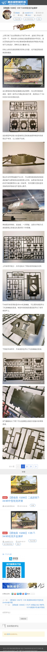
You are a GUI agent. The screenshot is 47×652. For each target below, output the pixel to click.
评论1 (29, 15)
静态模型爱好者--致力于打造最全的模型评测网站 (14, 2)
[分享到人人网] (20, 593)
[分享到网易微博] (23, 593)
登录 (8, 634)
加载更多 (23, 619)
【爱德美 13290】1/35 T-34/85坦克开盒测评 (18, 534)
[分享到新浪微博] (15, 593)
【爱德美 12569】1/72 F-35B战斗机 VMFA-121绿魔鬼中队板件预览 (28, 606)
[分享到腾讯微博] (17, 593)
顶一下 (6, 554)
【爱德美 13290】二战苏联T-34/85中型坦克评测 (21, 499)
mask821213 (28, 13)
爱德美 (17, 13)
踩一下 (5, 579)
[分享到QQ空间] (12, 593)
